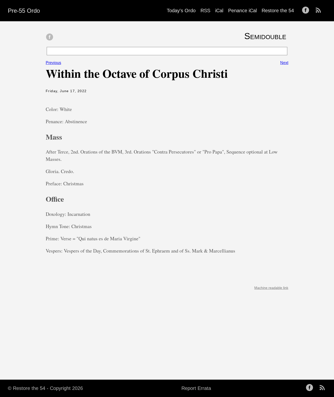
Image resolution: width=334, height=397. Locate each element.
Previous (53, 63)
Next (284, 63)
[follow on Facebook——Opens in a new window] (307, 10)
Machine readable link (271, 288)
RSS (205, 10)
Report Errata (196, 388)
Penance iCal (242, 10)
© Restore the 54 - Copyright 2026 (45, 388)
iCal (219, 10)
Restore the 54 (278, 10)
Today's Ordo (181, 10)
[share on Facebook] (50, 37)
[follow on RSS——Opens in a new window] (319, 10)
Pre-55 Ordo (24, 10)
